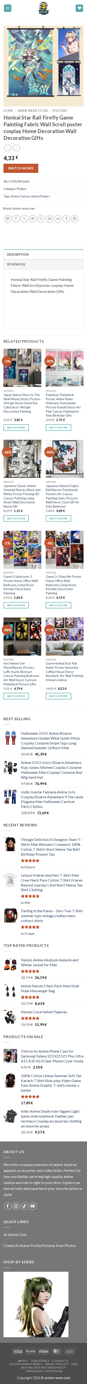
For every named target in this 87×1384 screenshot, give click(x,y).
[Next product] (7, 147)
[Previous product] (16, 147)
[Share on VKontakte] (58, 219)
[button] (7, 8)
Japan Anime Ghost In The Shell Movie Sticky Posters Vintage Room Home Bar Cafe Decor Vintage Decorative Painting (21, 403)
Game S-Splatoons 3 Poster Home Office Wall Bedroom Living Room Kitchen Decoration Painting (20, 585)
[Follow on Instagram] (16, 1206)
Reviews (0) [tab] (16, 264)
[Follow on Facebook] (8, 1206)
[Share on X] (24, 219)
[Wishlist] (79, 8)
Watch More (21, 168)
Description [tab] (18, 254)
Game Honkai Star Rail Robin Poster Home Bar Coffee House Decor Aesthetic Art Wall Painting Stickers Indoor (64, 671)
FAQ (74, 1364)
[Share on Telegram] (75, 219)
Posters (59, 111)
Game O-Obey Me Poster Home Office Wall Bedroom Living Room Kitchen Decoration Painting (63, 585)
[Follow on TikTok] (24, 1206)
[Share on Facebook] (16, 219)
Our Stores (40, 1360)
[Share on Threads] (41, 219)
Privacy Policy (57, 1364)
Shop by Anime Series (26, 1364)
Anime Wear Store (32, 111)
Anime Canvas (20, 196)
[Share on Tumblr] (66, 219)
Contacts (60, 1360)
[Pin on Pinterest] (49, 219)
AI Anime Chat (14, 1234)
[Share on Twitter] (33, 219)
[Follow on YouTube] (33, 1206)
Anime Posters (40, 196)
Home (8, 111)
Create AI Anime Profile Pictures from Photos (39, 1245)
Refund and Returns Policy (43, 1367)
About (23, 1360)
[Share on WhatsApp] (8, 219)
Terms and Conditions (44, 1371)
